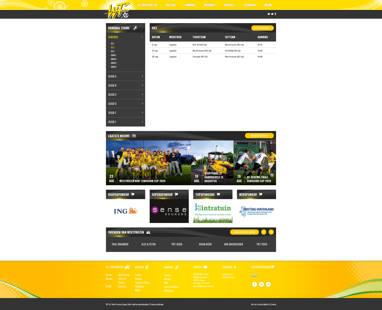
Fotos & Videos (122, 280)
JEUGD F (112, 122)
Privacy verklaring (157, 304)
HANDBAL (190, 5)
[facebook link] (275, 13)
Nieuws (109, 278)
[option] (125, 211)
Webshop (139, 286)
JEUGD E (112, 113)
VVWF (108, 286)
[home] (118, 9)
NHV (166, 283)
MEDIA (268, 5)
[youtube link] (268, 13)
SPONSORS (250, 5)
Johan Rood (205, 244)
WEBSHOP (209, 5)
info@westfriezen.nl (205, 286)
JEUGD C (112, 94)
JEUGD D (112, 104)
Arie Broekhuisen (233, 244)
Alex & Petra (148, 244)
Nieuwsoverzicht (259, 135)
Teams (138, 275)
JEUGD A (112, 76)
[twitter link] (272, 13)
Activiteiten (124, 275)
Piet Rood (177, 244)
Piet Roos (262, 244)
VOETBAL (171, 5)
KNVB (137, 290)
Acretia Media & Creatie (266, 304)
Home (108, 275)
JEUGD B (112, 85)
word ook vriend (244, 232)
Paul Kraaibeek (120, 244)
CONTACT (229, 5)
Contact (122, 286)
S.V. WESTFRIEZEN (147, 5)
